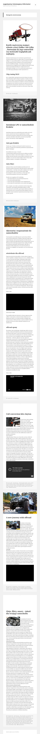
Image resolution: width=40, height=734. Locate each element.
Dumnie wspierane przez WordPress (12, 731)
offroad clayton (24, 486)
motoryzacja (15, 93)
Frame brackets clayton (29, 485)
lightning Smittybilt (28, 587)
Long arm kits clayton (17, 486)
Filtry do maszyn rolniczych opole (13, 685)
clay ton (29, 482)
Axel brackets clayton (23, 482)
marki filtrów (26, 718)
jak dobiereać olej (21, 718)
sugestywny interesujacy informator (17, 4)
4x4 (19, 586)
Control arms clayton (12, 485)
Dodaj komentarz (13, 487)
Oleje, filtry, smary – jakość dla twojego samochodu (18, 612)
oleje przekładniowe (15, 722)
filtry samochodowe (17, 716)
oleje (21, 721)
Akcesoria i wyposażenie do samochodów (18, 231)
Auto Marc (10, 164)
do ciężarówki (23, 715)
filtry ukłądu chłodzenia (25, 716)
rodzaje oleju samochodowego (24, 723)
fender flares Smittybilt (20, 587)
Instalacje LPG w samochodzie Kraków (20, 126)
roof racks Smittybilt (12, 588)
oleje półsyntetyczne (10, 641)
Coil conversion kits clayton (18, 414)
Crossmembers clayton (21, 485)
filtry (32, 715)
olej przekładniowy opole (16, 721)
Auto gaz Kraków (12, 143)
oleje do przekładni (26, 721)
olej (17, 719)
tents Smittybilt (30, 588)
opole (12, 723)
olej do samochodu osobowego (25, 720)
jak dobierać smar (14, 718)
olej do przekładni (22, 719)
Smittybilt (8, 549)
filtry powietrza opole (9, 716)
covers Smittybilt (13, 587)
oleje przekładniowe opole (24, 722)
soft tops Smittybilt (23, 588)
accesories (23, 586)
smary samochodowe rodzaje (11, 724)
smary (31, 723)
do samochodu (28, 715)
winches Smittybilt (9, 589)
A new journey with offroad (18, 517)
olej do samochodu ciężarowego (14, 720)
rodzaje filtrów (16, 723)
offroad (7, 588)
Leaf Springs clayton (9, 486)
